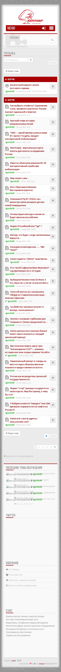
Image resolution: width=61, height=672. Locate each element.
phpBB (14, 661)
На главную (13, 569)
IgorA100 (9, 91)
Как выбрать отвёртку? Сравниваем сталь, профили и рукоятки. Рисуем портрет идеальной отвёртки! (26, 108)
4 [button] (47, 447)
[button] (55, 447)
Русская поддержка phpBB (14, 669)
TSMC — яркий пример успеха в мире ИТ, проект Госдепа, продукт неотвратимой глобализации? (26, 135)
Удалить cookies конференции (22, 585)
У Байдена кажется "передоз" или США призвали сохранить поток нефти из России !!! (27, 406)
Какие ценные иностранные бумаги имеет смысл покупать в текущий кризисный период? (26, 334)
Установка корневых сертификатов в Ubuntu (35, 473)
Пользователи (15, 574)
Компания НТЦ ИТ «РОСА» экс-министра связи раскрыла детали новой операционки (24, 202)
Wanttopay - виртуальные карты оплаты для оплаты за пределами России (24, 150)
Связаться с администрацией (22, 580)
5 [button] (50, 447)
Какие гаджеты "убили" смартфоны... (29, 258)
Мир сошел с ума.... (19, 178)
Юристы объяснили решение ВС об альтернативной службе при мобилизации (25, 166)
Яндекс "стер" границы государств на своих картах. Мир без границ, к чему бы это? (27, 391)
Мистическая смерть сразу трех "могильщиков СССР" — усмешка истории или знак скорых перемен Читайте (27, 349)
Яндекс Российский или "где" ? (26, 226)
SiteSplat (42, 664)
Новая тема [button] (13, 71)
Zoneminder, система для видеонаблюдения (35, 486)
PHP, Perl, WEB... (41, 91)
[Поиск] (30, 60)
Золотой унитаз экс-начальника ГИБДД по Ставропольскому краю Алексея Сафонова (24, 294)
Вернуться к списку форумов (19, 456)
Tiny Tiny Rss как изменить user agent (31, 479)
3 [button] (43, 447)
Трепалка (9, 53)
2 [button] (39, 447)
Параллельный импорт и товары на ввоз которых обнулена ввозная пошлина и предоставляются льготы (25, 364)
